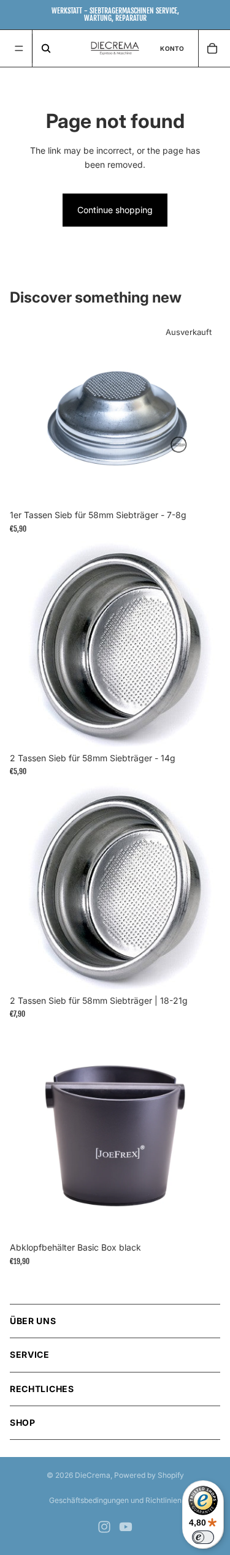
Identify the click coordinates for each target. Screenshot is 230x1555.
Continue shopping (115, 210)
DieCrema (92, 1475)
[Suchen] (46, 48)
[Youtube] (125, 1526)
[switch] (203, 1537)
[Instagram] (104, 1526)
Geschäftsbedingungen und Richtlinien (115, 1500)
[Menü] (19, 48)
